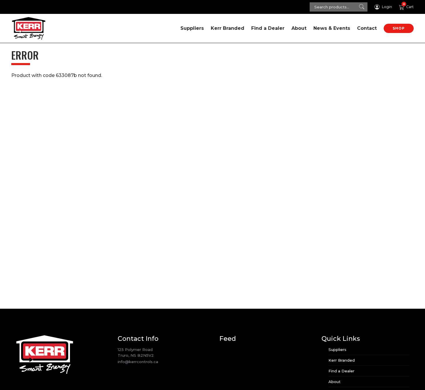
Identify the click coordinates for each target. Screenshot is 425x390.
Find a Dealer (267, 28)
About (298, 28)
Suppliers (192, 28)
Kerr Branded (227, 28)
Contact (367, 28)
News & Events (331, 28)
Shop (399, 28)
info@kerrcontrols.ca (138, 361)
